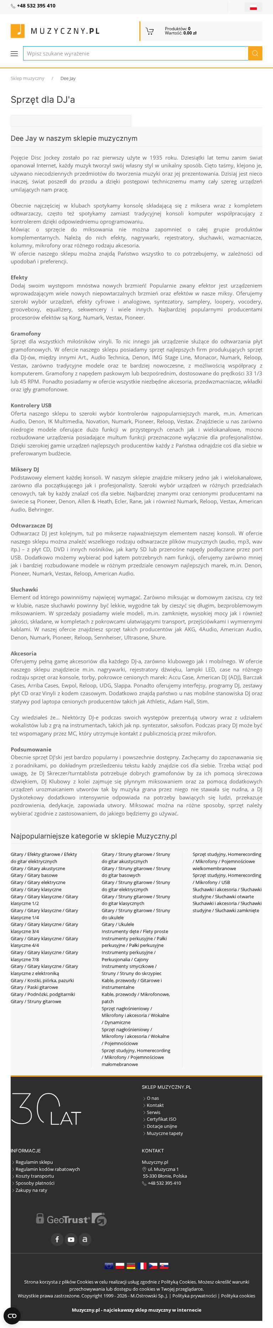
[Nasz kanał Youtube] (71, 1239)
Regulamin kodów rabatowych (48, 1169)
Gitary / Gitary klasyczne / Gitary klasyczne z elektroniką (44, 969)
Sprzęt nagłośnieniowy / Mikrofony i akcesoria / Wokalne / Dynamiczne (135, 1015)
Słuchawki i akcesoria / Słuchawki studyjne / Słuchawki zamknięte (227, 907)
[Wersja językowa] (253, 7)
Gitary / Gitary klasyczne (36, 889)
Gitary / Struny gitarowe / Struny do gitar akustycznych (136, 857)
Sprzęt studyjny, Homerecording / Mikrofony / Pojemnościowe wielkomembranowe (227, 861)
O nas (153, 1098)
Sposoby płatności (35, 1183)
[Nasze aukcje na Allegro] (85, 1239)
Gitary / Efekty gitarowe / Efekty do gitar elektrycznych (44, 857)
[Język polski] (120, 1265)
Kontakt (155, 1105)
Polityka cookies (238, 1295)
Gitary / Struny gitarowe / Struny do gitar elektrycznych (136, 886)
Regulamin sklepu (34, 1162)
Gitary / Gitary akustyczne (38, 868)
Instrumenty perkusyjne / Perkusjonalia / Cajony (129, 956)
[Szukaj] (255, 53)
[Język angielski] (109, 1265)
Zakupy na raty (31, 1190)
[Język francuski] (142, 1265)
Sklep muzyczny (27, 78)
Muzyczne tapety (165, 1133)
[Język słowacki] (164, 1265)
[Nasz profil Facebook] (57, 1239)
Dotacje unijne (162, 1126)
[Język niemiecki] (131, 1265)
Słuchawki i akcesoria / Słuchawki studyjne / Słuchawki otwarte (227, 893)
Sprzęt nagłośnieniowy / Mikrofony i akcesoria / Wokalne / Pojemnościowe (135, 1036)
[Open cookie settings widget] (12, 1315)
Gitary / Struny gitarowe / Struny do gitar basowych (136, 872)
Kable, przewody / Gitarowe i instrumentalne (132, 984)
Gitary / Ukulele (118, 924)
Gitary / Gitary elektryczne (38, 882)
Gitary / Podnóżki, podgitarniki (43, 994)
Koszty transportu (35, 1176)
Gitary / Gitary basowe (34, 875)
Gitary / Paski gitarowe (34, 987)
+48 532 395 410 (164, 1183)
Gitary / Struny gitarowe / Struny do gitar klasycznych (136, 900)
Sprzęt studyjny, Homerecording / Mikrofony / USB (227, 878)
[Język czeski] (153, 1265)
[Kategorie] (14, 53)
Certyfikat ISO (161, 1119)
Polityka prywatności (194, 1295)
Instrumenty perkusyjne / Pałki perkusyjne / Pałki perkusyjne (134, 942)
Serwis (153, 1112)
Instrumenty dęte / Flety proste (135, 931)
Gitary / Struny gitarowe (36, 1001)
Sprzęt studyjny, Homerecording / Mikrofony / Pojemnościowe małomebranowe (136, 1057)
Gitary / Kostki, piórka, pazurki (42, 980)
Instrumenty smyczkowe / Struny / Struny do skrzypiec (131, 969)
